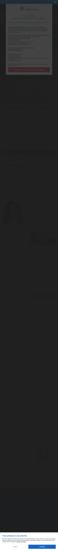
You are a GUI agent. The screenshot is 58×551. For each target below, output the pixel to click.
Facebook (23, 541)
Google (18, 541)
